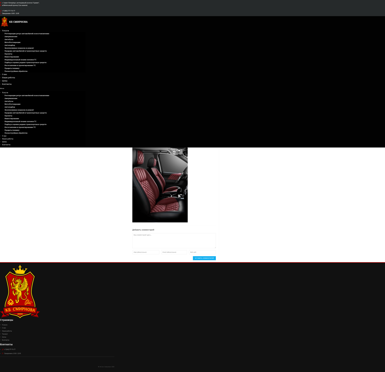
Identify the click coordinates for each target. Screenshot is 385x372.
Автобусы (9, 39)
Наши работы (8, 77)
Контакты (7, 84)
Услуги (5, 30)
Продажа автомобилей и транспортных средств (26, 51)
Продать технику (12, 68)
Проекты (8, 54)
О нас (4, 74)
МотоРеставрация (12, 42)
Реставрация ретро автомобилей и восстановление (27, 33)
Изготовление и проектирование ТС (20, 65)
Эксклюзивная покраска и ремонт (19, 48)
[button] (43, 88)
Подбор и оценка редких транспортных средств (25, 62)
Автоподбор (10, 45)
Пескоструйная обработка (16, 71)
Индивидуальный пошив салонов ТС (20, 60)
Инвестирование (12, 57)
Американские (11, 36)
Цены (4, 81)
